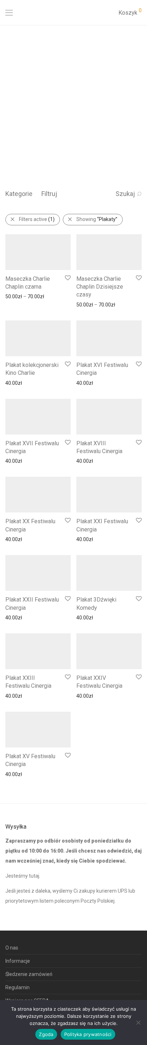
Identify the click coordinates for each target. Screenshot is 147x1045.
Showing (96, 219)
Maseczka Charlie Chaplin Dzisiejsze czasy (99, 286)
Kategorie (18, 193)
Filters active (37, 219)
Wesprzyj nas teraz (29, 145)
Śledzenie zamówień (28, 974)
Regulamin (17, 987)
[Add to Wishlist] (67, 278)
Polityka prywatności (88, 1034)
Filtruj (49, 193)
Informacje (17, 961)
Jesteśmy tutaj (22, 876)
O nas (11, 948)
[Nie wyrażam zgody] (138, 1022)
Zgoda (46, 1034)
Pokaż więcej (16, 296)
